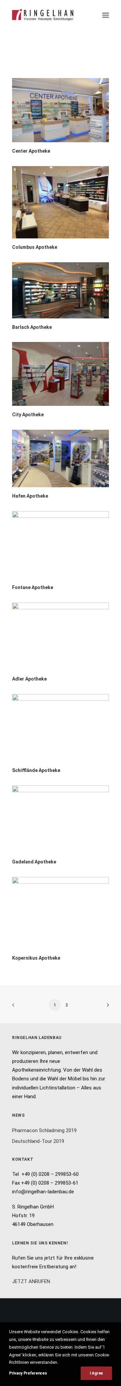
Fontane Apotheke (32, 587)
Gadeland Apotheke (34, 861)
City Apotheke (28, 414)
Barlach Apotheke (32, 327)
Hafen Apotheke (30, 496)
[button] (105, 15)
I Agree (96, 1373)
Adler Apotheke (29, 679)
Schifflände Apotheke (36, 770)
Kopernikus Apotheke (36, 958)
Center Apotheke (31, 151)
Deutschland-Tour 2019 (38, 1141)
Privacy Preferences (28, 1373)
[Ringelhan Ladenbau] (42, 15)
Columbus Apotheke (34, 247)
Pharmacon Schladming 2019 (44, 1130)
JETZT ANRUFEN (31, 1281)
